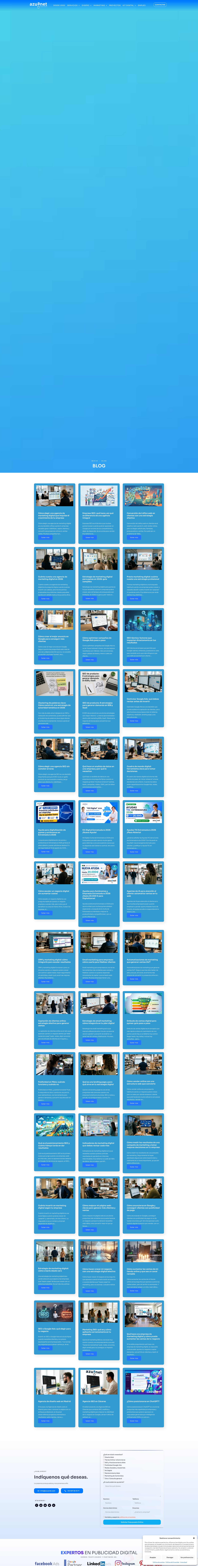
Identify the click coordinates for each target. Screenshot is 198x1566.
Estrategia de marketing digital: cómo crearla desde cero (53, 1269)
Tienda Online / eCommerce (115, 1460)
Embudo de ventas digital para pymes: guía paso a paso (141, 1022)
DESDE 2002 (59, 5)
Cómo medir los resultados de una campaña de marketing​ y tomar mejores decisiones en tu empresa (143, 1144)
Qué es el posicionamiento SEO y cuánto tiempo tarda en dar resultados (54, 1145)
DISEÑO (85, 5)
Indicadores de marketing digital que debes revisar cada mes (98, 1144)
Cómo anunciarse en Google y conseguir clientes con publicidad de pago (143, 1208)
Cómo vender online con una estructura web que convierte (141, 1082)
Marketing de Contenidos (114, 1476)
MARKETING (99, 5)
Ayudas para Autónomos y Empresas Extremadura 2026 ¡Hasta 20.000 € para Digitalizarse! (96, 894)
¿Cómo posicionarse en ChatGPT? (143, 1401)
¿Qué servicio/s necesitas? (113, 1454)
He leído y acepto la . (120, 1517)
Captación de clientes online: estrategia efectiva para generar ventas (53, 1023)
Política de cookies (159, 1562)
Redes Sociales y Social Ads (115, 1468)
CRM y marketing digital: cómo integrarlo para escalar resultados (54, 961)
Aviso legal (183, 1562)
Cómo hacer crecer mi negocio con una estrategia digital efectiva (98, 1270)
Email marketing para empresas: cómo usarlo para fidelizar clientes (98, 961)
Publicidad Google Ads (113, 1465)
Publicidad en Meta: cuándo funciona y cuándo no (51, 1083)
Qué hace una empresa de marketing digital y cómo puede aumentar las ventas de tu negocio (143, 1336)
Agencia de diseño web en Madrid (54, 1401)
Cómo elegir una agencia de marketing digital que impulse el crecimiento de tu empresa (53, 515)
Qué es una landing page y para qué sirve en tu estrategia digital (98, 1083)
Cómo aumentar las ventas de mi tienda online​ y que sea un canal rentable (142, 1271)
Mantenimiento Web (112, 1473)
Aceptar (153, 1557)
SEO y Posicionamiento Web (115, 1462)
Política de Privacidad (172, 1562)
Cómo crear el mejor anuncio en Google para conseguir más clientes (53, 638)
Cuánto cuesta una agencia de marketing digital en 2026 (52, 578)
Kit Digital (108, 1470)
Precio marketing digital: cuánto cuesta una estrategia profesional (143, 578)
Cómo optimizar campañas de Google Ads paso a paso (96, 639)
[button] (194, 1538)
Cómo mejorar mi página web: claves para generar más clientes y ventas (98, 1208)
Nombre (106, 1499)
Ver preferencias (186, 1557)
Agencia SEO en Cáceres (94, 1401)
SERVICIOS (72, 5)
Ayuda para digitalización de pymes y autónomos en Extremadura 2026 (52, 832)
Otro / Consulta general (113, 1478)
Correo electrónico (110, 1508)
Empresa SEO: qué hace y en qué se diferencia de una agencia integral (97, 515)
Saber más (45, 537)
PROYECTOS (115, 5)
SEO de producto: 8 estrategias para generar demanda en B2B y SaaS (97, 705)
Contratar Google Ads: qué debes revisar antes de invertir (143, 700)
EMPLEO (142, 5)
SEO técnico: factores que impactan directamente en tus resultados (141, 640)
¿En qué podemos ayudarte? (113, 1482)
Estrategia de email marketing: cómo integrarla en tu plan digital (98, 1022)
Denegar (170, 1557)
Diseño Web (109, 1457)
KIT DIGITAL (128, 5)
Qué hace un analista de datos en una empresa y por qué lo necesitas (98, 768)
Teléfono (136, 1499)
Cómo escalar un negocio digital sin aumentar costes (53, 892)
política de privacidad (127, 1517)
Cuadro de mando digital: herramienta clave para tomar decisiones (141, 768)
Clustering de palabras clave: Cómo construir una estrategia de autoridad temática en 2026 (54, 705)
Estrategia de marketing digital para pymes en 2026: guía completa (97, 579)
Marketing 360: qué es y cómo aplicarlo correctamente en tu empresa (96, 1332)
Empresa (136, 1508)
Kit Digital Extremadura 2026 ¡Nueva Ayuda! (96, 831)
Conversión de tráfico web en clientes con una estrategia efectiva (141, 515)
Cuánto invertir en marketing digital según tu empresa (52, 1206)
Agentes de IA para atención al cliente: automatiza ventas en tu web (142, 893)
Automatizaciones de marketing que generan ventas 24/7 (142, 961)
